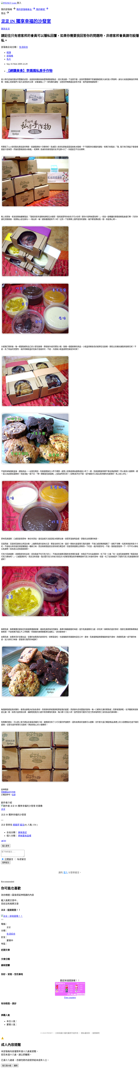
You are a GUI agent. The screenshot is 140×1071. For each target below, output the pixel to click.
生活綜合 (23, 47)
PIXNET (49, 1033)
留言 (22, 825)
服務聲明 (96, 1033)
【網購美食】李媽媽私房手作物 (29, 70)
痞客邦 (16, 825)
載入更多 (5, 846)
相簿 (9, 52)
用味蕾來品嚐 (24, 836)
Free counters (70, 997)
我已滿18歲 (6, 1066)
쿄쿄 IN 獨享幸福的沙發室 (26, 21)
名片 (9, 59)
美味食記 (22, 832)
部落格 (10, 56)
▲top (3, 840)
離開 (16, 1066)
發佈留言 (5, 863)
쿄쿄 (3, 809)
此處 (14, 795)
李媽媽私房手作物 (8, 792)
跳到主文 (5, 29)
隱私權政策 (85, 1033)
